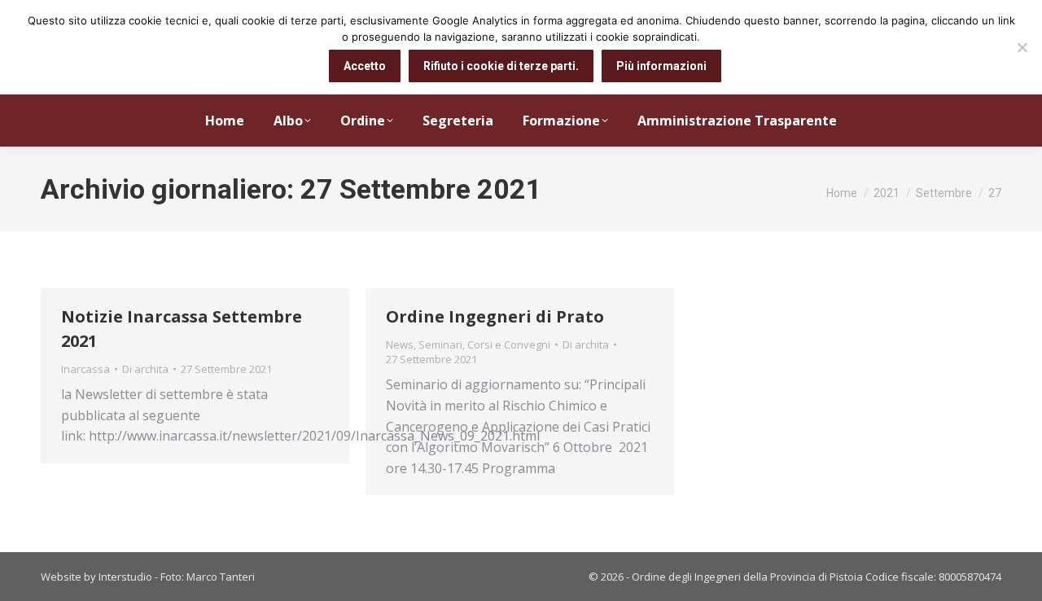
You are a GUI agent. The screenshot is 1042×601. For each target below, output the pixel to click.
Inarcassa (85, 369)
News (400, 344)
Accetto (365, 65)
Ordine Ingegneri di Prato (495, 316)
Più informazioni (661, 65)
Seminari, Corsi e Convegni (484, 344)
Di (145, 369)
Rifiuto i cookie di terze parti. (501, 65)
